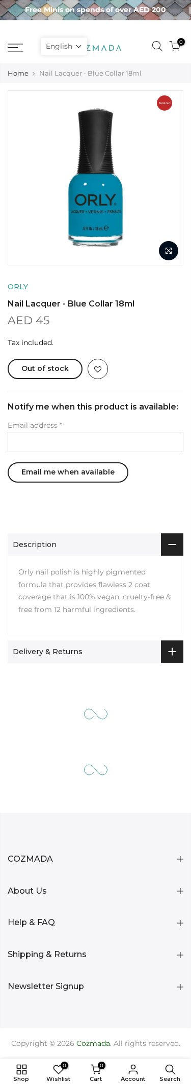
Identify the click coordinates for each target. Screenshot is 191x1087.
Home (18, 73)
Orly (18, 286)
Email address (35, 425)
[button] (64, 46)
